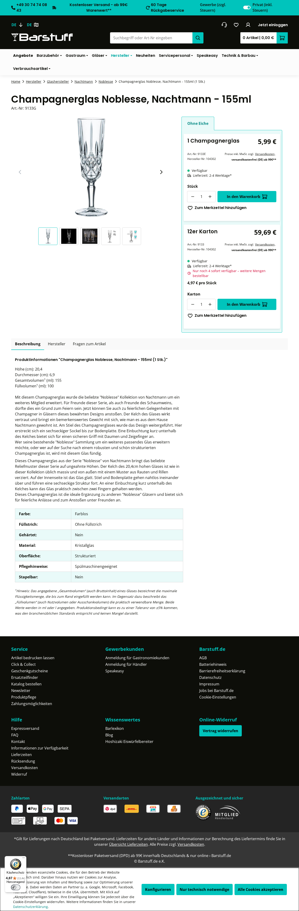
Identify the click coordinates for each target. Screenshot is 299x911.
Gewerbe (213, 7)
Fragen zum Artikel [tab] (89, 343)
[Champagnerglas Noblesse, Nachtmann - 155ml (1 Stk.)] (90, 167)
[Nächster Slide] (161, 172)
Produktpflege (23, 697)
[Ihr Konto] (248, 24)
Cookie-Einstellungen (217, 697)
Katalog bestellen (26, 684)
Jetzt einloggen (273, 25)
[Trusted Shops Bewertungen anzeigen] (203, 812)
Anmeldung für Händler (126, 664)
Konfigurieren (158, 889)
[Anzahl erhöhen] (210, 196)
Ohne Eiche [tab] (197, 123)
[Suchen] (197, 37)
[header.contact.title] (224, 24)
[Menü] (23, 859)
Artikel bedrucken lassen (32, 657)
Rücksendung (23, 761)
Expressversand (25, 728)
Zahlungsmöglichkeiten (31, 703)
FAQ (14, 735)
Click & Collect (23, 664)
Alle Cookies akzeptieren (260, 889)
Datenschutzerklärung (30, 906)
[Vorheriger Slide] (20, 172)
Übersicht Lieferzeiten (128, 844)
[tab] (27, 344)
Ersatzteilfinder (24, 677)
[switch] (247, 7)
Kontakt (18, 741)
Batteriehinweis (213, 664)
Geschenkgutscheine (29, 670)
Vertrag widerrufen (220, 730)
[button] (48, 236)
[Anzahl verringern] (192, 196)
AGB (203, 657)
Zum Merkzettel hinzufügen (220, 207)
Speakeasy (114, 670)
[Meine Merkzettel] (236, 24)
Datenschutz (210, 677)
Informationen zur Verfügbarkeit (39, 748)
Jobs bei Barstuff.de (216, 690)
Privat (262, 7)
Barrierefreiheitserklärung (222, 670)
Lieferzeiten (21, 754)
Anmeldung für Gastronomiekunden (137, 657)
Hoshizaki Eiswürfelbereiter (129, 741)
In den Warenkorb (243, 196)
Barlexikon (114, 728)
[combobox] (151, 37)
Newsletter (20, 690)
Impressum (209, 684)
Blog (109, 735)
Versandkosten (264, 154)
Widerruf (19, 774)
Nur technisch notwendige (204, 889)
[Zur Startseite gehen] (42, 37)
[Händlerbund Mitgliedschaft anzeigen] (228, 812)
